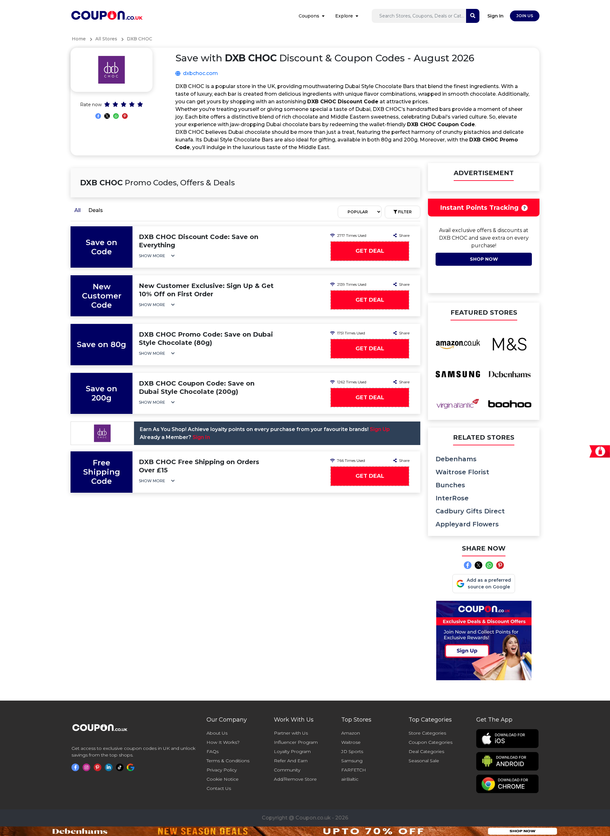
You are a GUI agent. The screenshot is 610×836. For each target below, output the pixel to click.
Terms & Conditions (228, 761)
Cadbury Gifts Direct (470, 511)
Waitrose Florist (462, 472)
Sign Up (380, 429)
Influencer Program (296, 742)
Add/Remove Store (295, 779)
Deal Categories (426, 751)
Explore (344, 16)
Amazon (350, 733)
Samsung (352, 761)
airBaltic (349, 779)
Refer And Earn (291, 761)
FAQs (213, 751)
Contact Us (219, 788)
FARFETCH (353, 770)
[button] (157, 255)
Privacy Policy (222, 770)
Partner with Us (291, 733)
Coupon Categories (430, 742)
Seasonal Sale (424, 761)
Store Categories (427, 733)
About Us (217, 733)
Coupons (309, 16)
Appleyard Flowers (467, 524)
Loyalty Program (292, 751)
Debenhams (456, 459)
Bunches (450, 485)
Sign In (495, 16)
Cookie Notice (223, 779)
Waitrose (351, 742)
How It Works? (223, 742)
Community (287, 770)
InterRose (452, 498)
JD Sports (352, 751)
